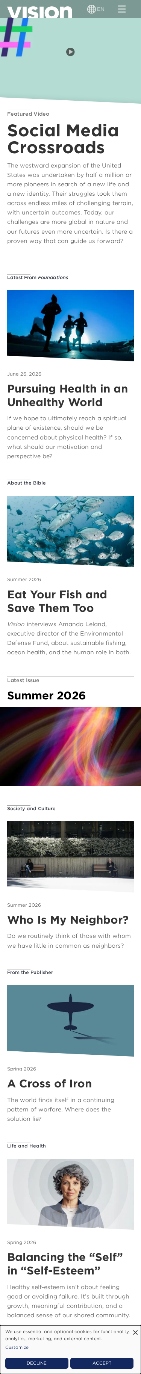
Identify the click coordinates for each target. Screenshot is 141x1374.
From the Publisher (30, 972)
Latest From (37, 277)
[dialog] (70, 1349)
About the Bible (26, 483)
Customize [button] (17, 1347)
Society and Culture (31, 808)
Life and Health (26, 1146)
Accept (101, 1363)
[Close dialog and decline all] (135, 1330)
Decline (37, 1363)
